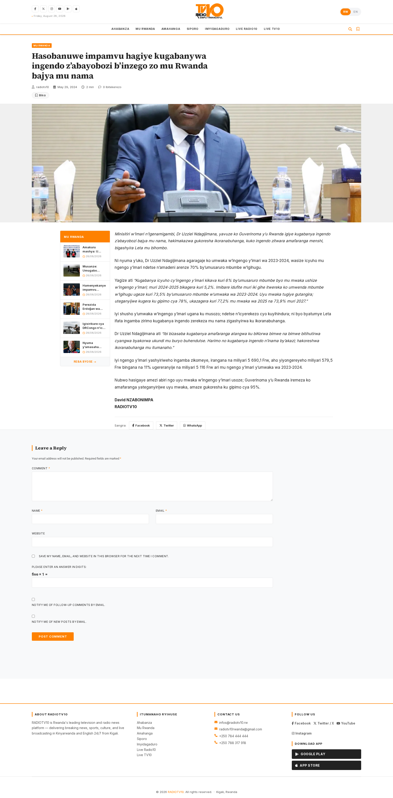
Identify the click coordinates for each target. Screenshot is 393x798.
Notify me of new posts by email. (59, 621)
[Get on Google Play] (68, 8)
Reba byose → (85, 361)
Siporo (142, 739)
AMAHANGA (170, 28)
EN (355, 11)
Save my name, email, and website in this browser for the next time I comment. (104, 556)
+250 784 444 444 (233, 736)
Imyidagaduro (147, 744)
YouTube (347, 723)
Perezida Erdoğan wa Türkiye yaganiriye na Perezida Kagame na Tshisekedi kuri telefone (94, 307)
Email (161, 510)
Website (38, 533)
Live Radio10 (146, 750)
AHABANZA (120, 28)
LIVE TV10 (272, 28)
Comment (41, 468)
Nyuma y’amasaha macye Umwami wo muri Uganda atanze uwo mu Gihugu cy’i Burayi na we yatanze (95, 345)
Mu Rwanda (145, 728)
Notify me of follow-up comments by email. (68, 605)
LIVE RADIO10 (246, 28)
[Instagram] (51, 8)
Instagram (303, 733)
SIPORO (193, 28)
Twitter (169, 425)
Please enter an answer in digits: (59, 567)
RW (345, 11)
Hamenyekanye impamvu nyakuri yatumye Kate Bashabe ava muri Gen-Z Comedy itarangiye (94, 288)
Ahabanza (144, 722)
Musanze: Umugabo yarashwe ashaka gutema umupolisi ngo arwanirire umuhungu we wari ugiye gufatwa (94, 268)
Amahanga (145, 733)
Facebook (142, 425)
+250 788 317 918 (232, 743)
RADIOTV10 (176, 792)
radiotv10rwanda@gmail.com (240, 729)
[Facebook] (35, 8)
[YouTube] (59, 8)
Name (37, 510)
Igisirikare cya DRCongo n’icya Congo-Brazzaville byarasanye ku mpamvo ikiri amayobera (94, 326)
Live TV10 (144, 755)
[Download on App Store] (76, 8)
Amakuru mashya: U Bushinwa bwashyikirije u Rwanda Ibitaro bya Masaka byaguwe (94, 249)
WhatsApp (194, 425)
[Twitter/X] (43, 8)
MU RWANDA (145, 28)
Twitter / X (325, 723)
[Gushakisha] (350, 29)
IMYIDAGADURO (217, 28)
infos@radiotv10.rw (233, 722)
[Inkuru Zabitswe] (358, 29)
